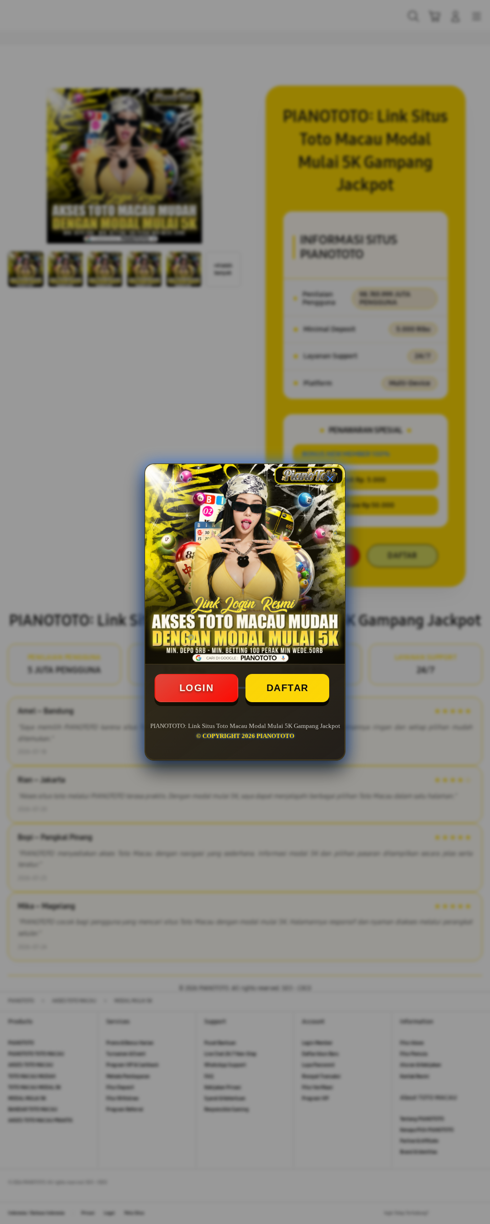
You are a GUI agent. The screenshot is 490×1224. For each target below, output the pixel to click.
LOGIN (196, 688)
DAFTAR (288, 688)
